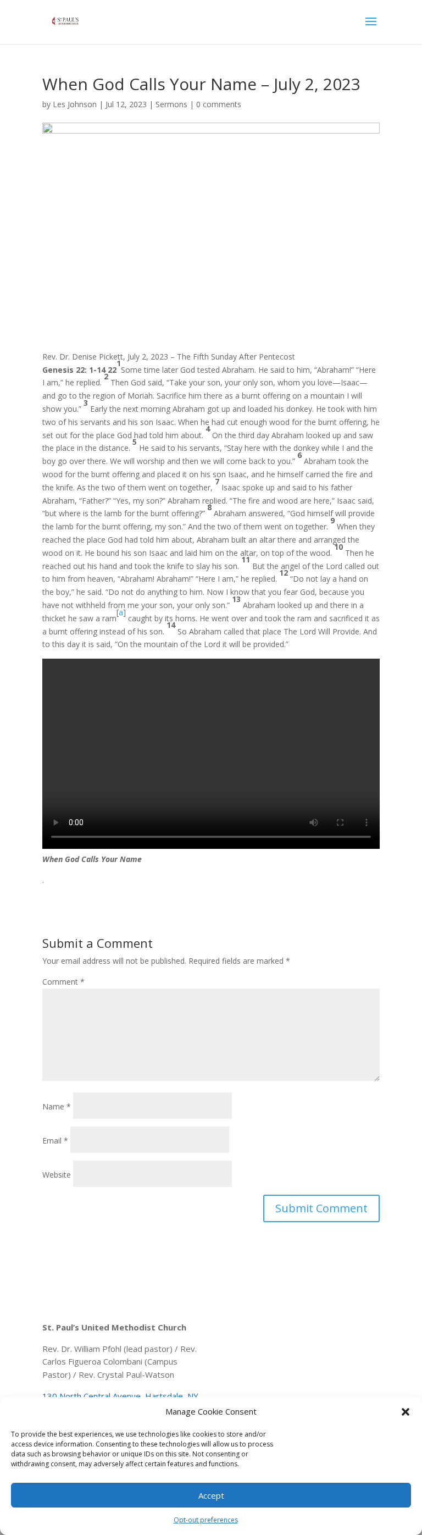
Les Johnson (75, 104)
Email (55, 1140)
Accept (211, 1495)
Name (56, 1106)
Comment (63, 981)
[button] (405, 1411)
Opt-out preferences (206, 1520)
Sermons (171, 104)
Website (56, 1174)
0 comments (218, 104)
